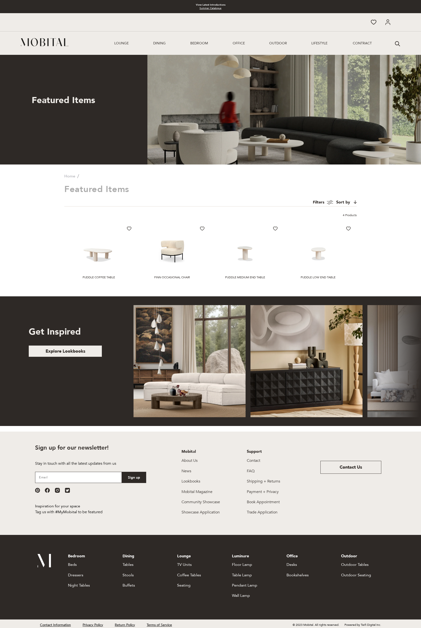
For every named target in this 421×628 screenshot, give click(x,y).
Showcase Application (201, 512)
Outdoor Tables (355, 564)
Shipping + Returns (263, 481)
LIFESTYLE (319, 43)
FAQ (251, 471)
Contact (253, 460)
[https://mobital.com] (44, 566)
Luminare (240, 556)
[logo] (44, 42)
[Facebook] (47, 490)
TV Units (184, 564)
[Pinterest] (37, 490)
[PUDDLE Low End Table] (318, 249)
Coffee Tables (189, 575)
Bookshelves (298, 575)
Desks (292, 564)
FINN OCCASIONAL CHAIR (172, 277)
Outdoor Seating (356, 575)
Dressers (75, 575)
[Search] (397, 43)
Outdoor (278, 43)
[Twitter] (67, 490)
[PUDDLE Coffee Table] (98, 249)
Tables (128, 564)
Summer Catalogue (210, 8)
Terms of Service (159, 625)
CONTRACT (362, 43)
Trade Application (262, 512)
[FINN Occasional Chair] (171, 249)
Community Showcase (201, 502)
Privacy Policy (93, 625)
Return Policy (125, 625)
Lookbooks (191, 481)
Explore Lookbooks (65, 351)
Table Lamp (242, 575)
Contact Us (351, 467)
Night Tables (79, 585)
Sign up (134, 477)
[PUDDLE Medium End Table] (244, 249)
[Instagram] (57, 490)
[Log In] (387, 22)
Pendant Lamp (244, 585)
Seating (184, 585)
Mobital (189, 451)
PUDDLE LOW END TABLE (318, 277)
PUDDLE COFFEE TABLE (99, 277)
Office (239, 43)
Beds (72, 564)
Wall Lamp (241, 595)
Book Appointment (263, 502)
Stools (128, 575)
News (186, 471)
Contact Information (55, 625)
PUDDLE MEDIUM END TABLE (245, 277)
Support (254, 451)
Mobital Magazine (197, 491)
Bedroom (199, 43)
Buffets (129, 585)
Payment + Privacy (263, 491)
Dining (159, 43)
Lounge (121, 43)
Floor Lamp (242, 564)
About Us (190, 460)
